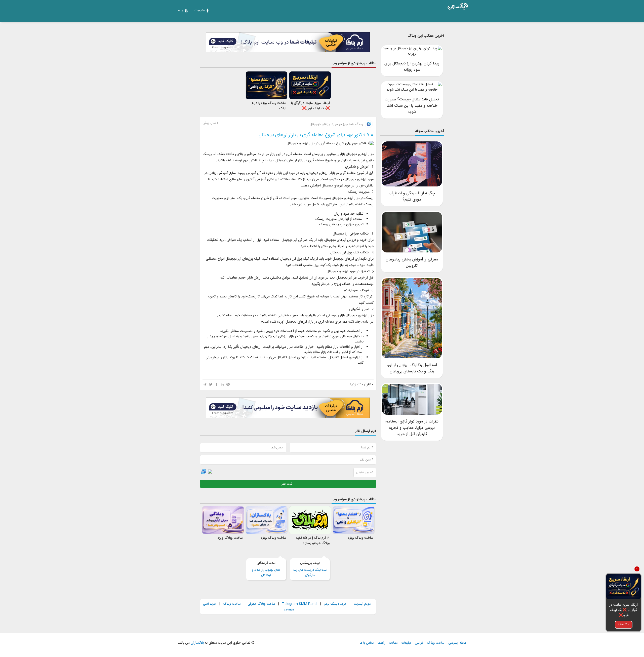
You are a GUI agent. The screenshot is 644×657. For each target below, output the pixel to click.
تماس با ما (367, 643)
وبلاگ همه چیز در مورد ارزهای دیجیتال (337, 124)
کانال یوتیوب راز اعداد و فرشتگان (266, 569)
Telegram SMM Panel (299, 604)
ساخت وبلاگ (232, 604)
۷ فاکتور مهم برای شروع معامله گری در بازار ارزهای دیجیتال (314, 135)
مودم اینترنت (362, 604)
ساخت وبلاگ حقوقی (261, 604)
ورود (180, 10)
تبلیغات (406, 643)
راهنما (381, 643)
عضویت (199, 10)
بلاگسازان (197, 643)
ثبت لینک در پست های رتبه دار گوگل (310, 569)
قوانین (419, 643)
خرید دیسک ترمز (335, 604)
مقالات (393, 643)
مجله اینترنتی (457, 643)
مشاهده (623, 625)
